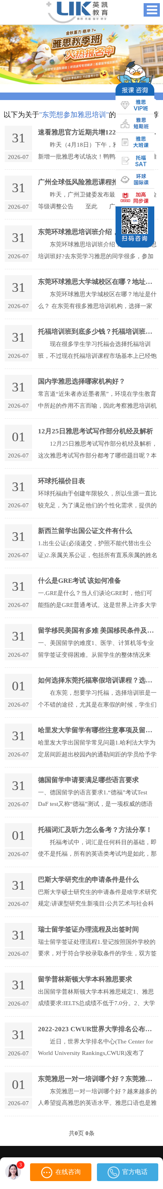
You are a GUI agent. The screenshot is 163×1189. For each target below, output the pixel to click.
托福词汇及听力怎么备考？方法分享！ (95, 830)
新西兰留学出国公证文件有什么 (85, 531)
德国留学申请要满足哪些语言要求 (88, 780)
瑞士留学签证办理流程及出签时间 (88, 929)
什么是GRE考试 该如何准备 (79, 580)
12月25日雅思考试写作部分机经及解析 (95, 431)
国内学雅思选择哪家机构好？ (81, 381)
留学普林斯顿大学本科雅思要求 (85, 979)
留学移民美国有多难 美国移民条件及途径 (99, 630)
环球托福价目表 (61, 481)
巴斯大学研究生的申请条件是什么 (88, 879)
